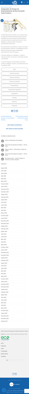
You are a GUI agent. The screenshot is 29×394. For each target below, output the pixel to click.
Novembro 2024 (5, 223)
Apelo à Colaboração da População (13, 140)
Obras (10, 7)
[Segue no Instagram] (16, 374)
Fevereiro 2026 (4, 184)
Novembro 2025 (5, 191)
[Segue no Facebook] (13, 374)
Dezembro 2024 (5, 220)
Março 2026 (4, 181)
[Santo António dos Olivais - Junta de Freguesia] (14, 2)
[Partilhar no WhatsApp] (12, 111)
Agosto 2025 (4, 199)
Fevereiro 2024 (4, 247)
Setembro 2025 (4, 197)
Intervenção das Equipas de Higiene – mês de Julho (16, 145)
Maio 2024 (3, 239)
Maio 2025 (3, 207)
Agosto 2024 (4, 231)
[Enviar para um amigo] (17, 111)
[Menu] (2, 2)
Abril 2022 (3, 305)
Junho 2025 (4, 205)
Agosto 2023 (4, 263)
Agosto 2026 (4, 168)
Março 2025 (4, 213)
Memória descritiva (14, 73)
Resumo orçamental (14, 77)
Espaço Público (4, 7)
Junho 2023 (4, 268)
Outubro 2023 (4, 257)
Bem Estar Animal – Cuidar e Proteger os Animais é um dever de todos (15, 159)
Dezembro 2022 (5, 284)
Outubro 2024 (4, 226)
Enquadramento (14, 85)
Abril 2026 (3, 178)
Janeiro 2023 (4, 281)
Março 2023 (4, 276)
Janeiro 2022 (4, 313)
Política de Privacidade (14, 388)
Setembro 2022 (4, 292)
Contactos (3, 356)
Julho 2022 (3, 297)
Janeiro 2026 (4, 186)
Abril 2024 (3, 242)
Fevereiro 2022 (4, 310)
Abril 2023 (3, 273)
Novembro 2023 (5, 255)
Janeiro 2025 (4, 218)
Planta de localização (14, 81)
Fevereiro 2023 (4, 279)
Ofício (14, 69)
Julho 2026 (3, 170)
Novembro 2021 (5, 318)
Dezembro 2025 (5, 189)
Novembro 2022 (5, 286)
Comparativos (14, 93)
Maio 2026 (3, 176)
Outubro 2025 (4, 194)
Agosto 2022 (4, 294)
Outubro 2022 (4, 289)
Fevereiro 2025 (4, 215)
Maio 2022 (3, 302)
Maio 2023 (3, 271)
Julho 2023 (3, 265)
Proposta (14, 97)
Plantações (14, 105)
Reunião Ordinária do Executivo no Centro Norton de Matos (7, 118)
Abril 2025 (3, 210)
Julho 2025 (3, 202)
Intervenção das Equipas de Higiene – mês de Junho (16, 154)
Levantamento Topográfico (14, 89)
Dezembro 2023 (5, 252)
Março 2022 (4, 308)
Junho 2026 (4, 173)
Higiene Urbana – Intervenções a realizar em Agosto (15, 150)
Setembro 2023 (4, 260)
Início (2, 343)
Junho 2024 (4, 236)
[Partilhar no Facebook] (14, 111)
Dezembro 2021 (5, 316)
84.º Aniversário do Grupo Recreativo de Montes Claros (22, 118)
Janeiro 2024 (4, 250)
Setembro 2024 (4, 228)
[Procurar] (27, 2)
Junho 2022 (4, 300)
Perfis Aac (14, 101)
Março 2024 (4, 244)
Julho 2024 (3, 234)
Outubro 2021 (4, 321)
